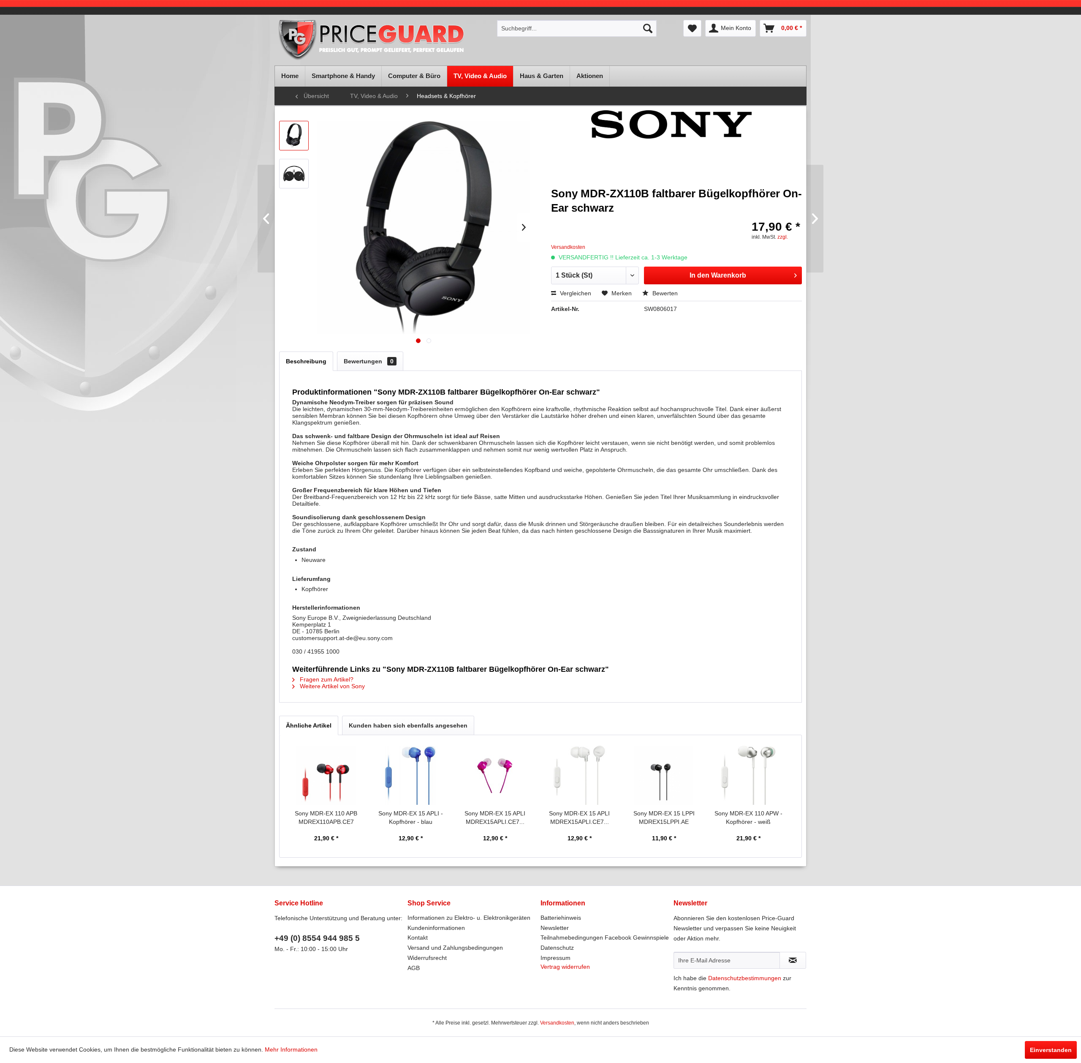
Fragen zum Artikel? (325, 679)
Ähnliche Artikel (308, 725)
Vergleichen (574, 293)
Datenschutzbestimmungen (744, 978)
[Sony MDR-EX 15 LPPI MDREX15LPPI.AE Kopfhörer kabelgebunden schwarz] (664, 775)
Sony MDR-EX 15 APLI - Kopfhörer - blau (410, 817)
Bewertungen (369, 361)
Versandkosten (557, 1023)
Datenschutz (557, 947)
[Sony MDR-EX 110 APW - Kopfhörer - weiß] (748, 775)
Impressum (555, 957)
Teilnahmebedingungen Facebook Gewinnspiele (604, 937)
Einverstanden (1051, 1050)
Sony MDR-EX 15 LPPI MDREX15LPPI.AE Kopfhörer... (664, 818)
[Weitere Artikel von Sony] (671, 148)
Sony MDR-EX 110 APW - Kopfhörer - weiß (748, 817)
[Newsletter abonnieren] (793, 960)
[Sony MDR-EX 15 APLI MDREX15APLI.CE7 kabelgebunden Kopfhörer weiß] (579, 775)
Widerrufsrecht (427, 957)
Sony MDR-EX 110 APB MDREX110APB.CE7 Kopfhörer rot (326, 818)
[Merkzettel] (692, 28)
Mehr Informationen (291, 1049)
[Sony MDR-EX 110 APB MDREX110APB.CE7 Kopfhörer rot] (326, 775)
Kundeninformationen (436, 927)
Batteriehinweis (560, 917)
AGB (413, 968)
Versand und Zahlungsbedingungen (455, 947)
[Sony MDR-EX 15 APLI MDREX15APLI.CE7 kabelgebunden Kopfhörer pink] (495, 775)
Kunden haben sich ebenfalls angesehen (408, 725)
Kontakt (417, 937)
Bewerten (664, 293)
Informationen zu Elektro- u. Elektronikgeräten (468, 917)
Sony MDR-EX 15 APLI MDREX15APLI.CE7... (494, 817)
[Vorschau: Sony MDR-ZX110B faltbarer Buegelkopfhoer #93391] (294, 173)
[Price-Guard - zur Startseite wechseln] (383, 40)
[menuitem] (577, 28)
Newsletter (554, 927)
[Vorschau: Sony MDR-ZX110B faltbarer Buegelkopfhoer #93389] (294, 135)
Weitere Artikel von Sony (331, 686)
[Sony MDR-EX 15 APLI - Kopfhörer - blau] (410, 775)
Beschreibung (306, 361)
